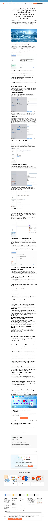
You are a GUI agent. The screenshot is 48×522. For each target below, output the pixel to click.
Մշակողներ (17, 3)
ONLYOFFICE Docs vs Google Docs (31, 500)
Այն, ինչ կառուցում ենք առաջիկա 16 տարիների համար (24, 483)
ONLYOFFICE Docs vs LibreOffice (31, 502)
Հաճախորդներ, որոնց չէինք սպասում (36, 483)
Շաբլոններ (5, 498)
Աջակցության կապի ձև (22, 508)
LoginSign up (39, 3)
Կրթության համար (14, 498)
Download (35, 3)
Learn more (33, 516)
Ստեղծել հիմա (31, 465)
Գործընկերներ (26, 3)
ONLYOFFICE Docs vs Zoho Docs (31, 501)
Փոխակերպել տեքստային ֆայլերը (7, 505)
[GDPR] (22, 501)
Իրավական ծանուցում (22, 510)
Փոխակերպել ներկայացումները (6, 508)
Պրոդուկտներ (10, 3)
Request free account (14, 504)
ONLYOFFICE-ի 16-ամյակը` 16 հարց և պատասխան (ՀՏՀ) (9, 483)
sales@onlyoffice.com (39, 500)
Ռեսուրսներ (30, 3)
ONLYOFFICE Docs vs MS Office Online (31, 499)
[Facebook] (30, 20)
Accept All (19, 518)
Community (21, 504)
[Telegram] (35, 20)
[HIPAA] (20, 501)
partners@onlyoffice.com (39, 502)
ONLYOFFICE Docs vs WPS (30, 503)
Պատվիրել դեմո (22, 509)
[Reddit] (34, 20)
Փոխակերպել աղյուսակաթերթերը (6, 507)
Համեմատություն (30, 498)
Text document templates (7, 500)
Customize (14, 518)
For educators (13, 500)
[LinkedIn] (33, 20)
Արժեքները (21, 3)
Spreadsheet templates (6, 501)
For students (13, 499)
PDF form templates (6, 499)
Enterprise (14, 3)
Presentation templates (6, 502)
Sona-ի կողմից (19, 20)
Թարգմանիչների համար (15, 508)
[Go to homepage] (5, 3)
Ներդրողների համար (14, 507)
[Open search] (42, 3)
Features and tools (14, 503)
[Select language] (44, 3)
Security (21, 498)
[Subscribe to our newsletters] (5, 518)
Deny (9, 518)
